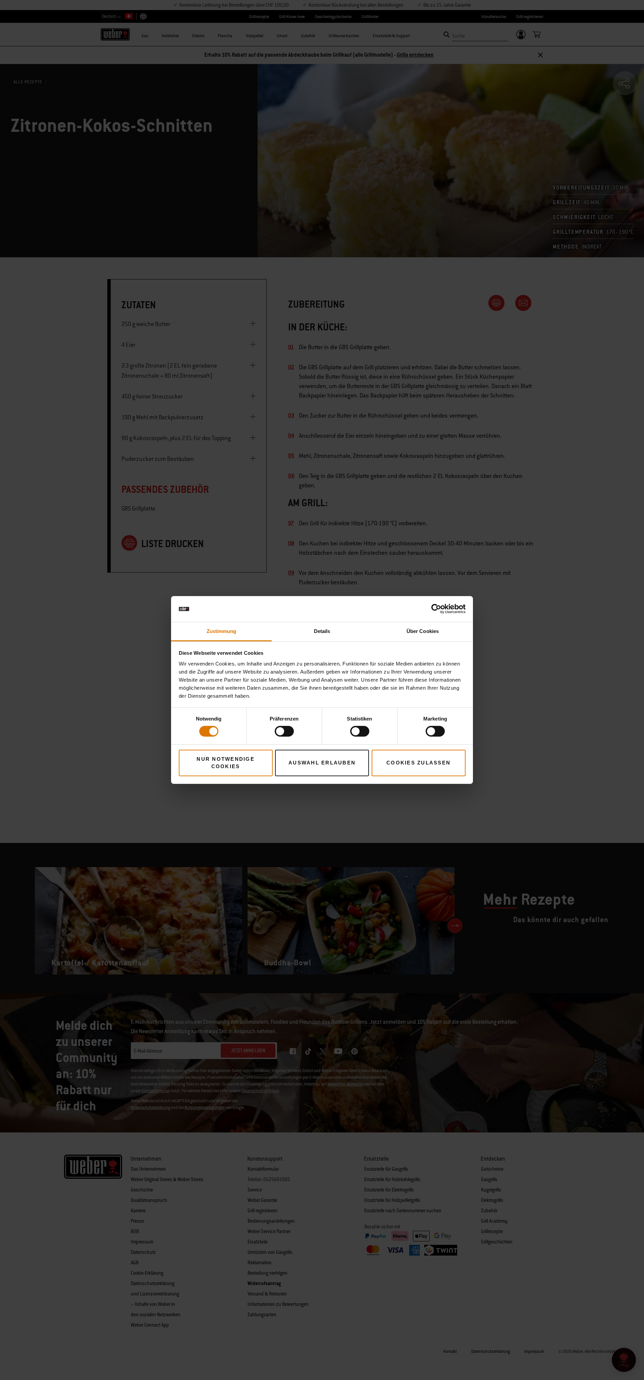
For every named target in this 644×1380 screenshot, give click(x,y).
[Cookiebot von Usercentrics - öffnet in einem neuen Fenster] (436, 609)
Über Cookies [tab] (423, 631)
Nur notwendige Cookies (226, 762)
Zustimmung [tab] (221, 631)
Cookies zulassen (418, 762)
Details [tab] (322, 631)
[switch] (284, 731)
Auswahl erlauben (322, 762)
